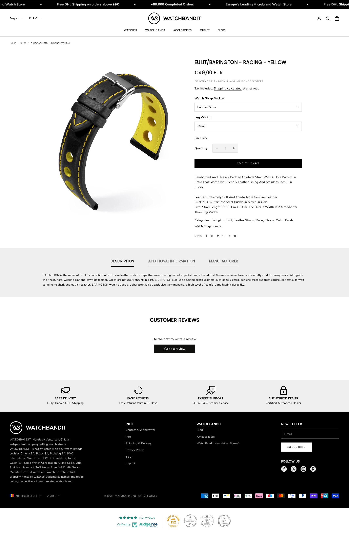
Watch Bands (155, 30)
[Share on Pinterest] (217, 236)
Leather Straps (244, 220)
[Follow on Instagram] (303, 469)
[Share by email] (223, 236)
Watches (130, 30)
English (15, 18)
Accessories (182, 30)
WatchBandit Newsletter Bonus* (218, 443)
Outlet (205, 30)
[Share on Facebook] (206, 236)
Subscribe (296, 447)
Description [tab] (122, 261)
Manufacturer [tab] (223, 261)
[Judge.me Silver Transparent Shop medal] (190, 520)
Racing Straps (265, 220)
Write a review (174, 349)
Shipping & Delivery (138, 443)
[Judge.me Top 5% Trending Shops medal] (224, 520)
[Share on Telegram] (234, 236)
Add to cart (248, 163)
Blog (221, 30)
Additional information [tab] (171, 261)
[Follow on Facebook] (284, 469)
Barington (217, 220)
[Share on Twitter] (212, 236)
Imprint (130, 463)
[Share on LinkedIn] (229, 236)
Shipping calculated (228, 88)
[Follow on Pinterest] (313, 469)
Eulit (229, 220)
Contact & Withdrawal (140, 430)
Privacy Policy (135, 450)
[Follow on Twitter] (293, 469)
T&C (128, 457)
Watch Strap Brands (207, 226)
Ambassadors (206, 437)
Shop (23, 43)
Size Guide (201, 138)
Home (13, 43)
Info (128, 437)
